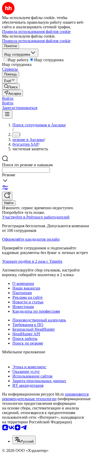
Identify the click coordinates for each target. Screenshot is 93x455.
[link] (11, 86)
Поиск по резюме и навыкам (27, 165)
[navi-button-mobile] (7, 114)
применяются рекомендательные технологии (45, 396)
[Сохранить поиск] (7, 196)
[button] (7, 98)
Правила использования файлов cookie (36, 41)
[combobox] (26, 170)
